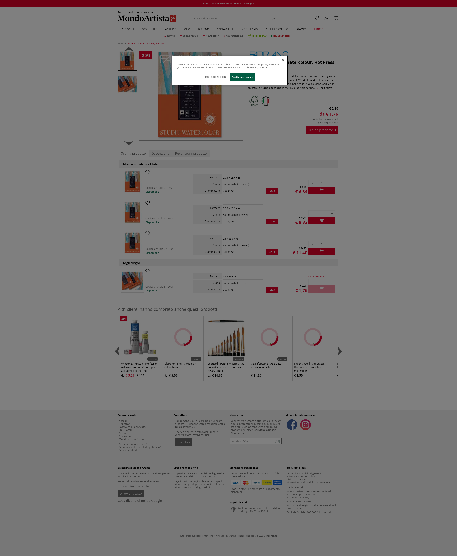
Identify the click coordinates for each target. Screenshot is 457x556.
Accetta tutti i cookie (242, 77)
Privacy (263, 67)
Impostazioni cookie (215, 76)
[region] (230, 70)
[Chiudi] (283, 60)
